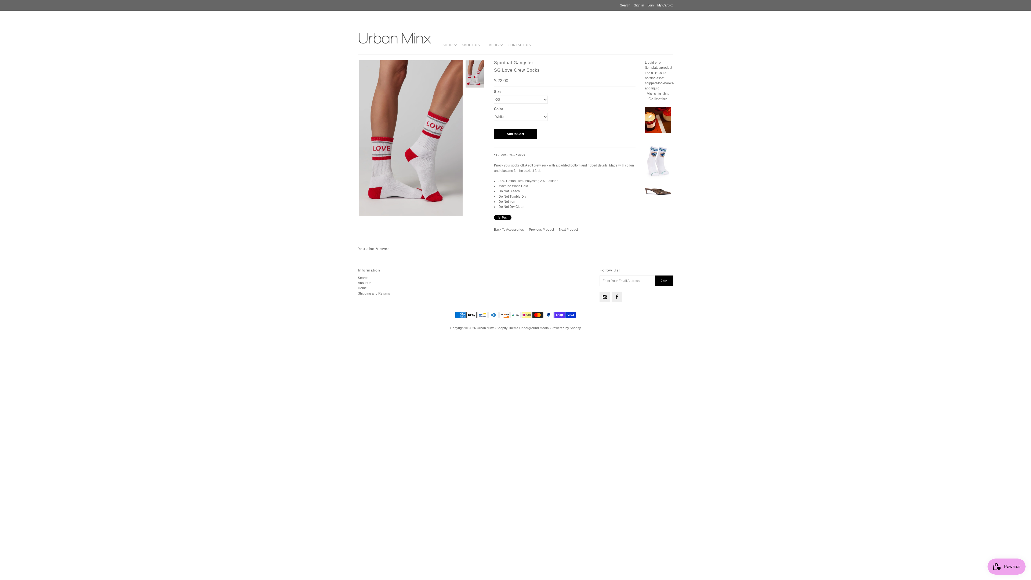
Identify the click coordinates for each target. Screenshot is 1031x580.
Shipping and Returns (374, 293)
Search (363, 278)
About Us (471, 45)
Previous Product (541, 229)
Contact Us (519, 45)
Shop (447, 45)
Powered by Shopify (566, 328)
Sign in (639, 5)
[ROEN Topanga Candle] (658, 132)
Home (362, 288)
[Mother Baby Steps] (658, 180)
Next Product (568, 229)
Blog (494, 45)
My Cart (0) (665, 5)
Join (651, 5)
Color (498, 109)
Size (497, 92)
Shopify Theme (507, 328)
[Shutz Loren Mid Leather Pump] (658, 194)
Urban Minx (486, 328)
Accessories (515, 229)
